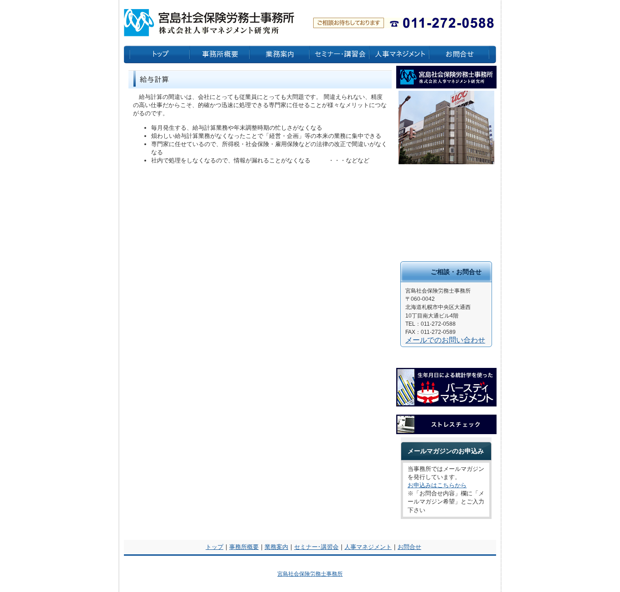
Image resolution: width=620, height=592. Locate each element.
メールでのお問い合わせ (445, 340)
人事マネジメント (368, 546)
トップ (214, 546)
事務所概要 (244, 546)
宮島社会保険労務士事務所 (310, 574)
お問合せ (409, 546)
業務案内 (276, 546)
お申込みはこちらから (437, 485)
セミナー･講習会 (316, 546)
